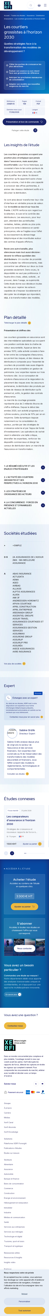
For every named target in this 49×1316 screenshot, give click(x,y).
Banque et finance (11, 1179)
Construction (9, 1193)
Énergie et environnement (14, 1198)
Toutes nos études (18, 15)
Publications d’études (13, 1148)
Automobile (8, 1174)
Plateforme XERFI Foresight (14, 1143)
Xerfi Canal (8, 1122)
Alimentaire (8, 1164)
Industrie (7, 1212)
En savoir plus (11, 994)
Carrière (7, 1113)
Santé (6, 1222)
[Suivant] (12, 853)
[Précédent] (6, 853)
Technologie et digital (13, 1236)
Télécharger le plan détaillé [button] (15, 323)
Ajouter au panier (30, 844)
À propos (8, 1108)
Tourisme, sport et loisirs (14, 1241)
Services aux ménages (13, 1232)
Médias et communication (14, 1217)
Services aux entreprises (14, 1227)
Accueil (6, 15)
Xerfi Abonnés (10, 1127)
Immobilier (8, 1208)
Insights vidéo (9, 1262)
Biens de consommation (14, 1184)
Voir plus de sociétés (12, 664)
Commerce (8, 1188)
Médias (7, 1117)
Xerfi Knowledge (11, 1132)
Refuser (25, 1294)
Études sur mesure (11, 1153)
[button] (35, 130)
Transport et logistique (13, 1246)
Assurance (31, 15)
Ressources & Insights (13, 1257)
